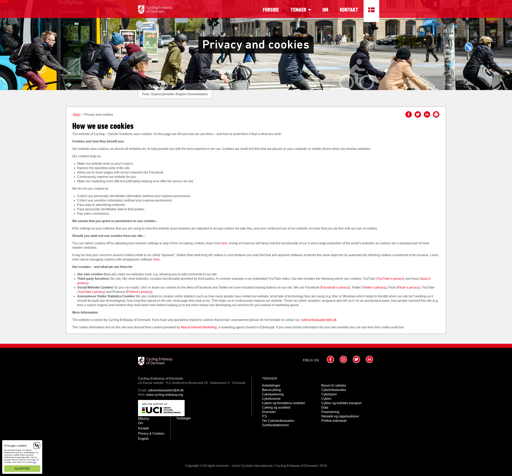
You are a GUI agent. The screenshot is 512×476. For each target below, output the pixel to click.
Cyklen (326, 398)
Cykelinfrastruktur (333, 390)
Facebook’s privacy (335, 287)
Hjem (76, 114)
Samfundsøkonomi (275, 425)
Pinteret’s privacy (139, 292)
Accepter (22, 468)
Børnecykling (271, 390)
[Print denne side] (436, 114)
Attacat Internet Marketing (199, 327)
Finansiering (330, 412)
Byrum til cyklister (333, 385)
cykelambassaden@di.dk (319, 320)
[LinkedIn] (369, 359)
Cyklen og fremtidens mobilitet (283, 403)
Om (325, 10)
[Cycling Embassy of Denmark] (155, 9)
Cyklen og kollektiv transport (341, 403)
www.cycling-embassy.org (164, 394)
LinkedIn (427, 114)
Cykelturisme (271, 398)
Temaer (298, 10)
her (34, 462)
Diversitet (268, 412)
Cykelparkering (273, 394)
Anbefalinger (271, 385)
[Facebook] (330, 359)
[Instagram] (343, 359)
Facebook (408, 114)
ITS (264, 416)
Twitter (417, 114)
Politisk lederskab (334, 420)
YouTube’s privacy (390, 278)
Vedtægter (183, 418)
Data (324, 407)
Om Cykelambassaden (278, 420)
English (143, 438)
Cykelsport (329, 394)
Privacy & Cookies (151, 433)
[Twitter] (356, 359)
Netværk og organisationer (340, 416)
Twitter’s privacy (374, 287)
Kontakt (349, 10)
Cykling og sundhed (276, 407)
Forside (271, 10)
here (224, 243)
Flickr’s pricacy (408, 287)
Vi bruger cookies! (15, 445)
